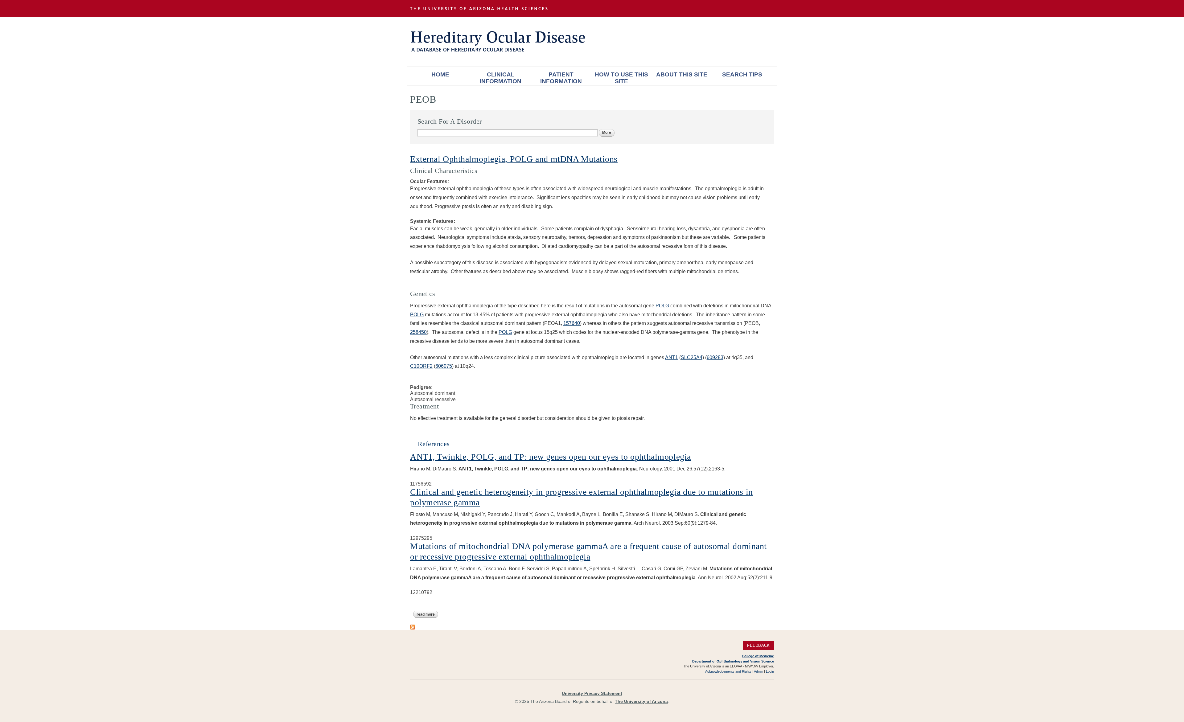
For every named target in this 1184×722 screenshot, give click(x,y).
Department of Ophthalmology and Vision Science (733, 661)
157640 (571, 323)
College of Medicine (758, 656)
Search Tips (742, 74)
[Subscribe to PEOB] (412, 626)
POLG (662, 305)
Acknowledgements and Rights (728, 671)
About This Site (681, 74)
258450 (418, 332)
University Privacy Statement (592, 693)
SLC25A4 (691, 357)
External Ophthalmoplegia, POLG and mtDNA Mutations (514, 159)
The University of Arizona (641, 701)
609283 (715, 357)
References (434, 444)
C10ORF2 (421, 366)
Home (440, 74)
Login (770, 671)
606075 (443, 366)
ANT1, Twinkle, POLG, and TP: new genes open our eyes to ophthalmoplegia (550, 457)
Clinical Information (500, 77)
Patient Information (561, 77)
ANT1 (671, 357)
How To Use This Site (621, 77)
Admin (758, 671)
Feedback (758, 645)
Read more (427, 614)
